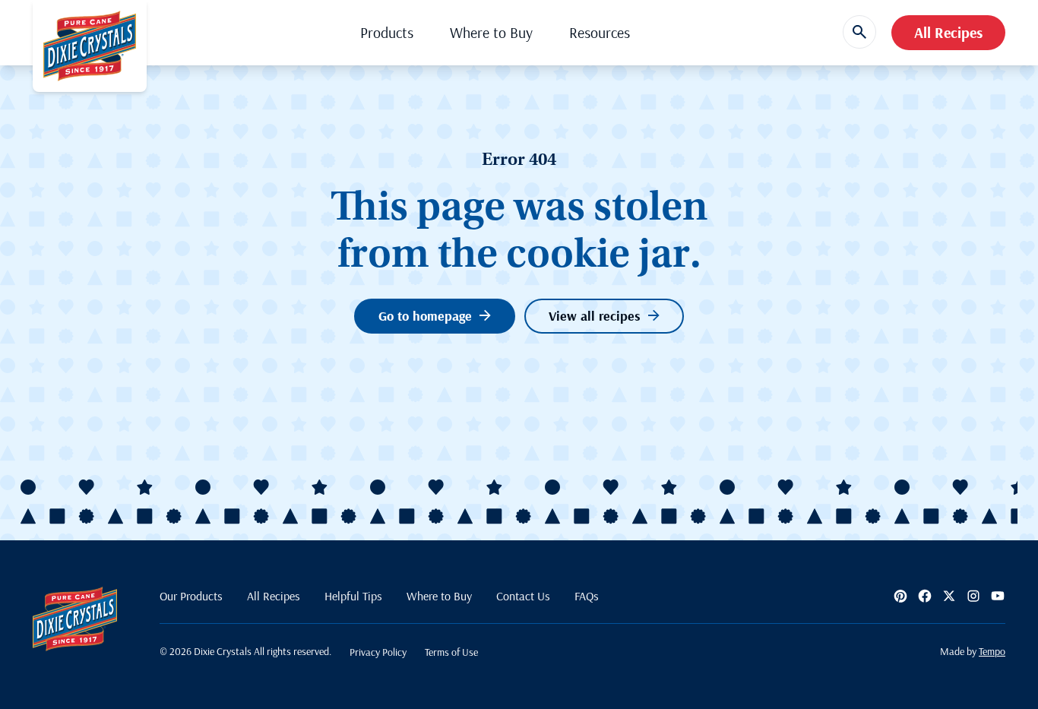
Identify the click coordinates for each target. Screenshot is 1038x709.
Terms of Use (451, 652)
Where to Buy (491, 32)
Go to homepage (425, 315)
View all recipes (595, 315)
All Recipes (948, 32)
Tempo (992, 651)
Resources (599, 32)
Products (386, 32)
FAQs (586, 595)
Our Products (191, 595)
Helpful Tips (353, 595)
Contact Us (523, 595)
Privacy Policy (378, 652)
